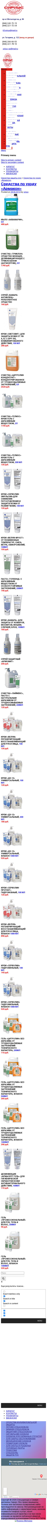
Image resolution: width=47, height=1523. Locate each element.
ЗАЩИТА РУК (11, 145)
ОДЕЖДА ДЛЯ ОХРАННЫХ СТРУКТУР (11, 103)
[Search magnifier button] (3, 1279)
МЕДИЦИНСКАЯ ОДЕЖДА (14, 117)
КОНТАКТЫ (11, 169)
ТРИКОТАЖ (11, 1450)
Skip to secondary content (12, 162)
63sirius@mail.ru (10, 30)
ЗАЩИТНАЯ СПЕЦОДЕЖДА (13, 91)
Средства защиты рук (11, 178)
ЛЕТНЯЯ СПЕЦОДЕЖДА (13, 82)
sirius (26, 192)
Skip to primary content (11, 160)
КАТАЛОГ (10, 167)
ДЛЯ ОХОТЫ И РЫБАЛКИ (11, 128)
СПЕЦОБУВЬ (12, 1453)
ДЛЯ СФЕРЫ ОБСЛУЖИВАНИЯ (14, 111)
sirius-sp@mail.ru (10, 49)
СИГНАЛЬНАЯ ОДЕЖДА (13, 96)
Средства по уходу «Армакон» (18, 186)
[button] (6, 69)
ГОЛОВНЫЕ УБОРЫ (12, 135)
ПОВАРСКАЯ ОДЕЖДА (13, 121)
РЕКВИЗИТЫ (12, 171)
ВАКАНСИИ (11, 174)
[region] (23, 1362)
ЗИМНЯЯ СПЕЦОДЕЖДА (13, 86)
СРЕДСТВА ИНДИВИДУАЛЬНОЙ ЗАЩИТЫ (15, 76)
